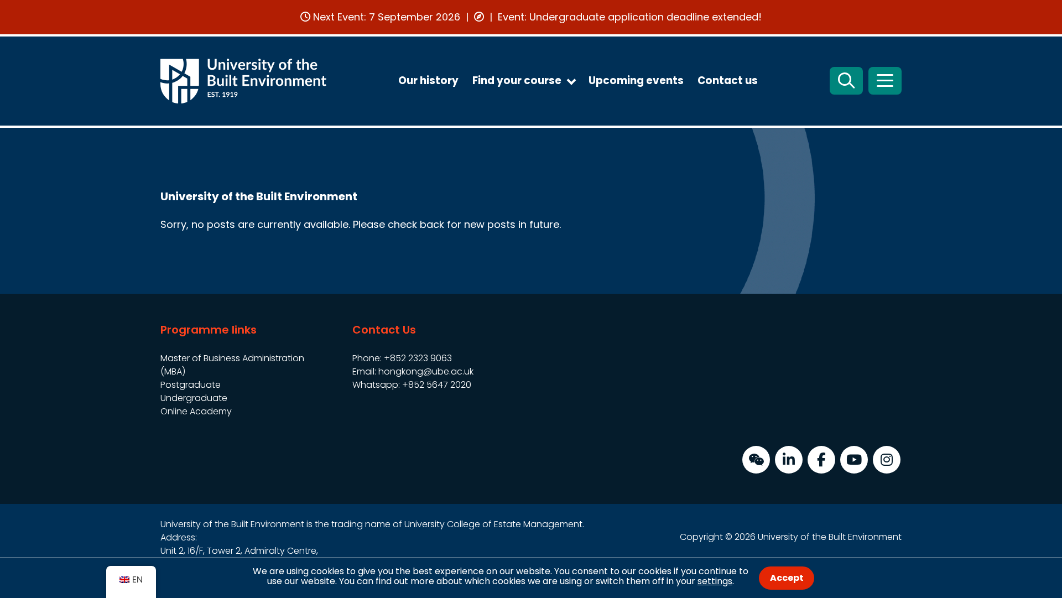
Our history (428, 80)
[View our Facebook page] (821, 460)
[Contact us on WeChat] (756, 460)
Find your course (516, 80)
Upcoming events (636, 80)
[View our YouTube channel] (854, 460)
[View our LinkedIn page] (789, 460)
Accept (787, 577)
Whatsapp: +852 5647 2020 (411, 384)
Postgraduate (190, 384)
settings (714, 581)
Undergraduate (193, 398)
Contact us (727, 80)
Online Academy (196, 411)
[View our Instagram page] (886, 460)
